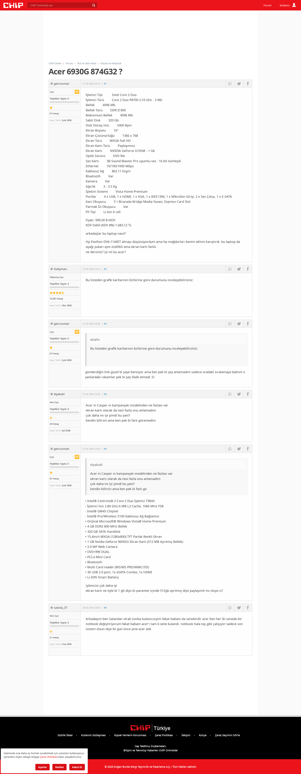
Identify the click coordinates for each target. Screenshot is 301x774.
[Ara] (93, 5)
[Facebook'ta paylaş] (247, 84)
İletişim (186, 735)
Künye (202, 735)
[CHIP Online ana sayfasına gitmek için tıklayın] (13, 7)
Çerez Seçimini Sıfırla (227, 735)
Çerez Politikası (164, 735)
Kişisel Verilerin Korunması (130, 735)
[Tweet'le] (238, 84)
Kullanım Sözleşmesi (93, 735)
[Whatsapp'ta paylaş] (230, 84)
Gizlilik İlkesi (65, 735)
